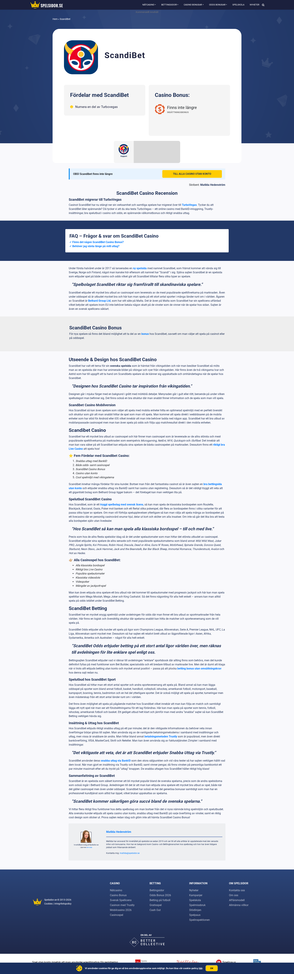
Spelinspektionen (199, 919)
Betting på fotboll (160, 900)
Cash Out (155, 910)
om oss (89, 847)
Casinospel (116, 915)
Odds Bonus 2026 (160, 895)
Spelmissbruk (197, 905)
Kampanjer (195, 895)
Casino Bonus (118, 895)
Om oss (233, 895)
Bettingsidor (169, 4)
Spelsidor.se (50, 899)
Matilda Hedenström (212, 184)
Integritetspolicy (62, 903)
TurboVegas (189, 204)
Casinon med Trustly (122, 905)
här (200, 968)
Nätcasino (148, 4)
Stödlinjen (195, 910)
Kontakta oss (237, 890)
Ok (211, 968)
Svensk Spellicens (121, 900)
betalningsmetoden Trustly (161, 736)
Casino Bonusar (193, 4)
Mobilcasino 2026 (121, 910)
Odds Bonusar (217, 4)
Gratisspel (156, 905)
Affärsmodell (237, 900)
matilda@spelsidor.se (130, 853)
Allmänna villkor (238, 905)
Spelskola (238, 4)
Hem (55, 19)
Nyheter (254, 4)
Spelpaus (194, 915)
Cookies (48, 903)
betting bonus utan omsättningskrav (199, 668)
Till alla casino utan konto (192, 173)
